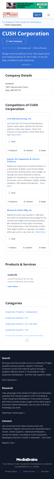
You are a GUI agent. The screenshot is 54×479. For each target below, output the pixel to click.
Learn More (13, 286)
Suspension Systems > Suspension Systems (24, 336)
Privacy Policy (11, 471)
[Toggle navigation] (48, 15)
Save (13, 141)
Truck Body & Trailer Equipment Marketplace (22, 22)
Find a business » (9, 380)
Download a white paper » (13, 413)
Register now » (8, 443)
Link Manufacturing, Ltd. (19, 118)
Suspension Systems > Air (16, 318)
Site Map (45, 471)
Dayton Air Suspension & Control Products (23, 160)
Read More (16, 134)
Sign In (38, 15)
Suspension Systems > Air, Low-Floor (21, 324)
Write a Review (40, 48)
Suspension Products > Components (21, 312)
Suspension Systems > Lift (16, 330)
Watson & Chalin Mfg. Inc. (19, 210)
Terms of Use (29, 471)
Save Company (15, 41)
